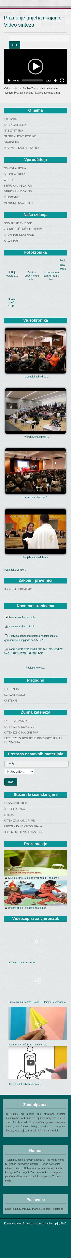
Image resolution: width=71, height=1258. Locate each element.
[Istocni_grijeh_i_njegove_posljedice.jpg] (35, 893)
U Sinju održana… (12, 274)
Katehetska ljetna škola (21, 617)
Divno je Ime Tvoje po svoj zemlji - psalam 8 (33, 877)
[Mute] (56, 80)
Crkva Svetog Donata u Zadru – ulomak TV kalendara (37, 1002)
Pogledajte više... (36, 667)
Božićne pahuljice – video (22, 962)
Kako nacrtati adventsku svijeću (25, 1084)
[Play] (9, 80)
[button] (35, 67)
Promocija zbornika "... (36, 497)
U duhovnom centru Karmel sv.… (52, 275)
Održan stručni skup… (12, 302)
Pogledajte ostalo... (15, 569)
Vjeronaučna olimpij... (36, 436)
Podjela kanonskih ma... (36, 557)
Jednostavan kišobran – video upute (27, 1044)
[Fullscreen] (62, 80)
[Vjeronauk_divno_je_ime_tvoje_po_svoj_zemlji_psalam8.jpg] (35, 863)
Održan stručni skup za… (32, 275)
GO (14, 45)
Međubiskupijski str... (36, 376)
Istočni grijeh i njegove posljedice (27, 907)
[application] (35, 66)
